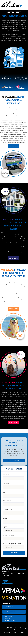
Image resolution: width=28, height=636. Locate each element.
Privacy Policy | (8, 632)
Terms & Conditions (18, 632)
